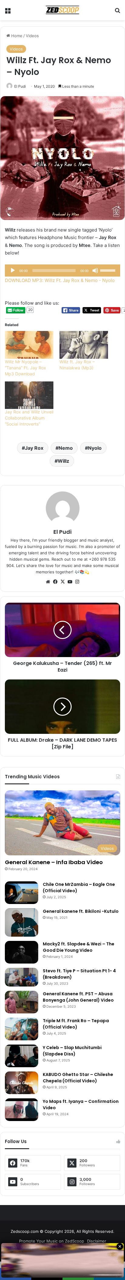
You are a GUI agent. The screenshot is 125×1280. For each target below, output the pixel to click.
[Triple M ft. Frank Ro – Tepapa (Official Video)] (21, 1029)
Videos (32, 35)
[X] (62, 581)
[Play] (13, 270)
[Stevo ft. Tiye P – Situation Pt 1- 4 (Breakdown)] (21, 977)
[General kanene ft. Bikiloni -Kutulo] (21, 922)
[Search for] (117, 12)
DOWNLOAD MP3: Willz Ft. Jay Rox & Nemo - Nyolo (60, 280)
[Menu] (8, 12)
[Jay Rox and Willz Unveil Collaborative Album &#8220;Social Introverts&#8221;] (29, 395)
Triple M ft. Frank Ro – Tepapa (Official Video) (76, 1024)
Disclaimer (96, 1241)
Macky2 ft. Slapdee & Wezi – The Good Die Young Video (78, 947)
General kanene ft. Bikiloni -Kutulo (81, 911)
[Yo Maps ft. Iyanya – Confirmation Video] (21, 1109)
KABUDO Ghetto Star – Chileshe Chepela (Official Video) (78, 1077)
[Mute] (95, 270)
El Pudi (20, 86)
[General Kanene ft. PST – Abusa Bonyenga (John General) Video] (21, 1002)
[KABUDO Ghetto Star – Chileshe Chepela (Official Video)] (21, 1082)
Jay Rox (34, 448)
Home (16, 35)
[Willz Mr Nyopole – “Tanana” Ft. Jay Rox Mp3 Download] (29, 344)
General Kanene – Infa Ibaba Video (54, 862)
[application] (62, 270)
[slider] (108, 269)
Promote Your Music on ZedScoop (51, 1241)
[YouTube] (69, 581)
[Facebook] (55, 581)
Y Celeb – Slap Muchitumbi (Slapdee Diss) (72, 1051)
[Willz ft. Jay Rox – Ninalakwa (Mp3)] (83, 344)
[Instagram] (77, 581)
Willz (63, 461)
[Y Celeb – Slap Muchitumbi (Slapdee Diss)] (21, 1056)
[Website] (48, 581)
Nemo (66, 448)
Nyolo (95, 448)
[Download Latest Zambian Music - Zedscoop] (62, 10)
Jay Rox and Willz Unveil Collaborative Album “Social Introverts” (29, 417)
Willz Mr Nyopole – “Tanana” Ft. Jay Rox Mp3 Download (25, 367)
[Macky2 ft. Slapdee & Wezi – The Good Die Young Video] (21, 952)
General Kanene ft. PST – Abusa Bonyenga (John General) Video (78, 997)
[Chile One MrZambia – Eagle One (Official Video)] (21, 892)
